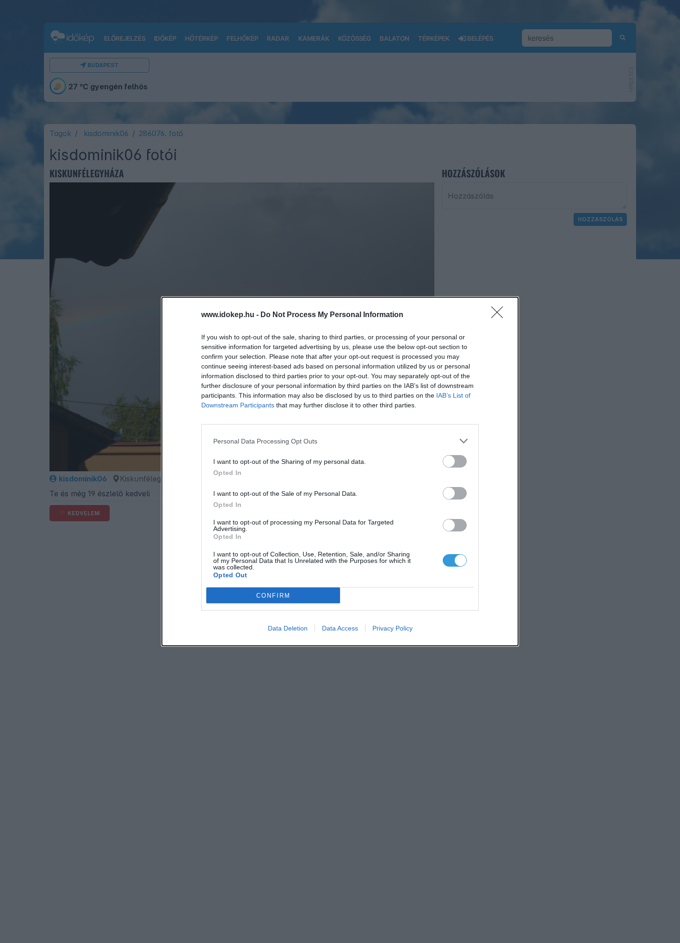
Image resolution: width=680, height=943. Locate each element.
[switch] (455, 461)
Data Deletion (288, 628)
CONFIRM (273, 595)
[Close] (500, 315)
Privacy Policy (392, 628)
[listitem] (340, 441)
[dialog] (340, 471)
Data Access (340, 628)
